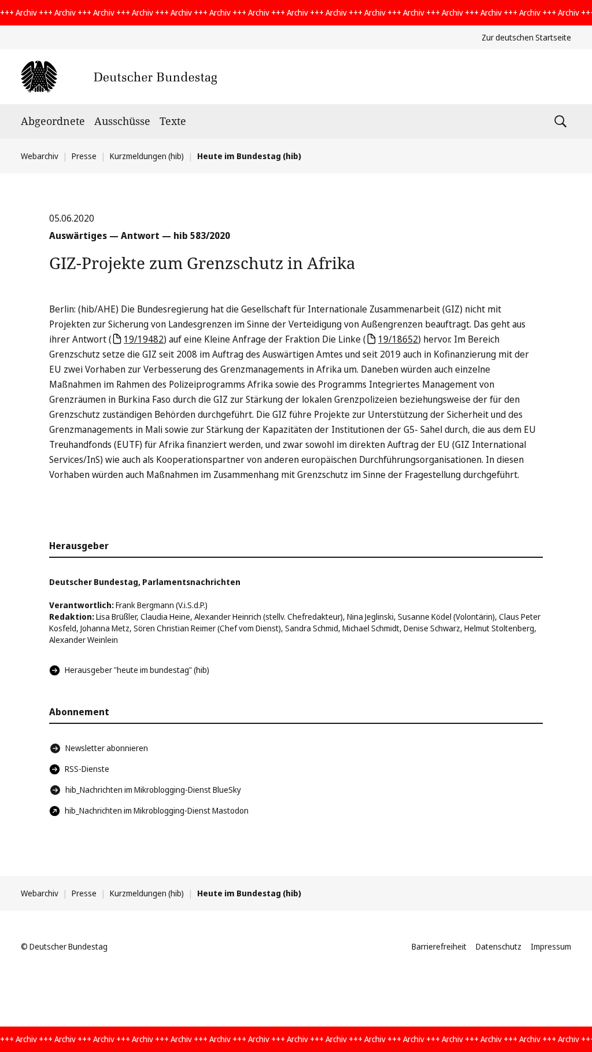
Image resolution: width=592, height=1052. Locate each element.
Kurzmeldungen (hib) (147, 155)
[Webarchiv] (119, 77)
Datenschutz (498, 946)
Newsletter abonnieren (106, 747)
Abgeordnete (53, 121)
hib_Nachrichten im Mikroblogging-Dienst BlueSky (153, 789)
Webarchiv (39, 155)
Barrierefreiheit (439, 946)
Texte (173, 121)
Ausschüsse (122, 121)
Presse (84, 155)
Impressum (551, 946)
